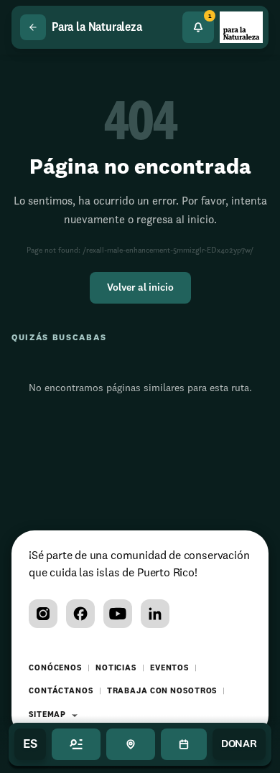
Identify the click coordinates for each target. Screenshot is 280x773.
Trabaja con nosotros (162, 691)
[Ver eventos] (184, 744)
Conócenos (55, 669)
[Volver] (33, 27)
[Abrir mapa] (130, 744)
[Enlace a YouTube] (117, 613)
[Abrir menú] (76, 744)
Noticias (115, 669)
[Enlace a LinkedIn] (155, 613)
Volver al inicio (140, 288)
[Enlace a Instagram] (43, 613)
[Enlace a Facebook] (80, 613)
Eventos (169, 669)
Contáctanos (61, 691)
